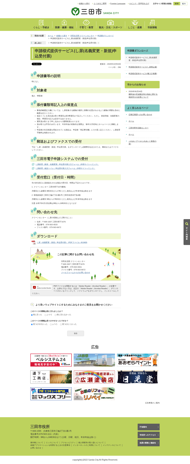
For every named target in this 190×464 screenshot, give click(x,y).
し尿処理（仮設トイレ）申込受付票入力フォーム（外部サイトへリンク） (65, 168)
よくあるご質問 (100, 3)
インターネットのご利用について (86, 445)
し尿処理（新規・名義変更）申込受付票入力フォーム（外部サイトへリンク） (67, 164)
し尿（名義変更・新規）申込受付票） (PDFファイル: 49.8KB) (62, 242)
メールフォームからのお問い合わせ (75, 272)
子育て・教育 (86, 27)
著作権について (36, 443)
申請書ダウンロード (105, 36)
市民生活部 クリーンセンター (82, 36)
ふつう (49, 315)
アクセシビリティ (68, 443)
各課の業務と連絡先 (148, 443)
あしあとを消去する (98, 43)
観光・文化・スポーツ (110, 27)
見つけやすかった (40, 324)
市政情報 (152, 27)
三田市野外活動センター (139, 128)
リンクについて (52, 443)
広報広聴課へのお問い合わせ (140, 115)
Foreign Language (117, 3)
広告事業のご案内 (152, 403)
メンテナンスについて (112, 445)
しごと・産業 (135, 27)
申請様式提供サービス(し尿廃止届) (143, 67)
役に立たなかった (64, 315)
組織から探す (84, 3)
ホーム (50, 36)
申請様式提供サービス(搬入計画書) (143, 74)
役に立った (37, 315)
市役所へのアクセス (148, 435)
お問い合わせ (35, 448)
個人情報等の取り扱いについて (91, 443)
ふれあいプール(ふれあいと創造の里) (142, 142)
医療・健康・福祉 (64, 27)
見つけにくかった (69, 324)
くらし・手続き (41, 27)
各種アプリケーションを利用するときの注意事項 (50, 445)
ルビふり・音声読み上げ (139, 3)
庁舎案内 (143, 427)
